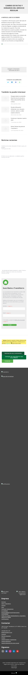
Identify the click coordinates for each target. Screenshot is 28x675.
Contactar (7, 361)
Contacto (3, 634)
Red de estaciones (6, 636)
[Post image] (5, 98)
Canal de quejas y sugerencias (8, 639)
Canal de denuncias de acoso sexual (10, 643)
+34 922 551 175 (5, 630)
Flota (2, 607)
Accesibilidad (4, 610)
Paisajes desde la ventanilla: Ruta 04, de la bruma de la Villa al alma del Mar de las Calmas (18, 98)
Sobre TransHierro (6, 603)
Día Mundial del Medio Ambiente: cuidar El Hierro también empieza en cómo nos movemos (13, 271)
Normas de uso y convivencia (13, 353)
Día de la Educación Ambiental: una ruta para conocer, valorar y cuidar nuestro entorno (17, 110)
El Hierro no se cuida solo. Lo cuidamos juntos (12, 156)
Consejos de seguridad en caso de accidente (14, 357)
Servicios (3, 602)
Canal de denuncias (6, 641)
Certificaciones (5, 619)
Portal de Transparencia (7, 609)
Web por (13, 673)
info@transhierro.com (6, 632)
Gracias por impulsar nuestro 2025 (19, 119)
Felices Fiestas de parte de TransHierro (18, 127)
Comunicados (16, 69)
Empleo (3, 638)
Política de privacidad (19, 320)
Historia (3, 605)
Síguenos (8, 343)
